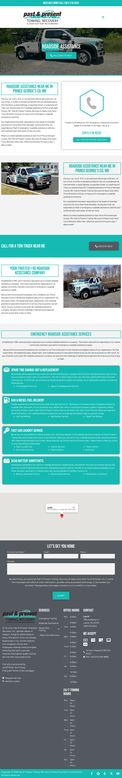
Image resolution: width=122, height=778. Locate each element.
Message (11, 561)
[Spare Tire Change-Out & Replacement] (7, 370)
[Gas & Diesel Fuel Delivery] (7, 400)
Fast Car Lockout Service (27, 430)
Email (46, 552)
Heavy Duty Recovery (50, 635)
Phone (83, 552)
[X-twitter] (111, 774)
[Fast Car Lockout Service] (7, 430)
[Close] (74, 507)
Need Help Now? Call (53, 3)
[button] (61, 516)
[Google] (98, 774)
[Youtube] (118, 774)
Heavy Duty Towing (44, 629)
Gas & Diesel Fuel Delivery (27, 400)
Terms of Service (20, 670)
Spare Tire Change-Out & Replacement (35, 370)
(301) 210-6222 (71, 3)
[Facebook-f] (92, 774)
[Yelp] (105, 774)
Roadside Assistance (48, 623)
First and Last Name (16, 552)
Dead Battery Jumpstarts (27, 461)
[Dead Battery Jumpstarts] (7, 461)
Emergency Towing (48, 618)
